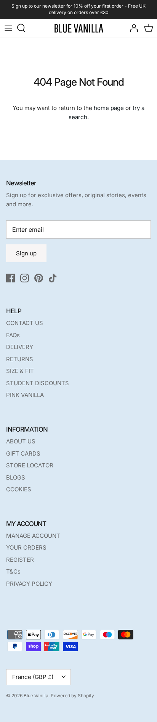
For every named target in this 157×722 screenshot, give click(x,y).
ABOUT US (20, 441)
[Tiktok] (52, 278)
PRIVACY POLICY (29, 583)
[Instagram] (24, 278)
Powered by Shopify (72, 695)
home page (109, 108)
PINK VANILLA (25, 394)
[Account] (131, 28)
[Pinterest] (38, 278)
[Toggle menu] (8, 28)
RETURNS (19, 359)
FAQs (13, 335)
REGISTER (20, 559)
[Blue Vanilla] (78, 28)
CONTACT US (24, 323)
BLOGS (15, 477)
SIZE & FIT (20, 371)
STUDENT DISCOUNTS (37, 383)
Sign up (26, 253)
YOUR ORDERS (26, 547)
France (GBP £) (32, 677)
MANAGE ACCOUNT (33, 535)
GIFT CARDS (23, 453)
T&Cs (13, 571)
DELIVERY (19, 347)
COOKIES (18, 489)
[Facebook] (10, 278)
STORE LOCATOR (29, 465)
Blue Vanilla (36, 695)
